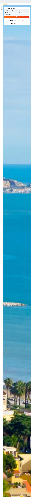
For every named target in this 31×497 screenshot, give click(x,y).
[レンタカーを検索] (1, 9)
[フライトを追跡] (1, 15)
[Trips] (1, 17)
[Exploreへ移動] (1, 13)
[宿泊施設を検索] (1, 8)
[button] (1, 4)
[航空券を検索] (1, 6)
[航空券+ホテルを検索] (1, 11)
